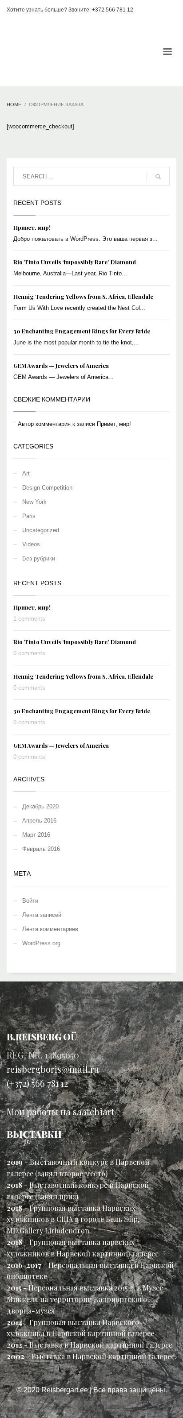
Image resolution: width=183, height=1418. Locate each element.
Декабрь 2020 (40, 806)
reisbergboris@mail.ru (53, 1069)
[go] (158, 176)
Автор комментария (44, 424)
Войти (30, 900)
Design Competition (47, 487)
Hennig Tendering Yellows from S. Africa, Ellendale (83, 296)
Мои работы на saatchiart (60, 1111)
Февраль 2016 (41, 849)
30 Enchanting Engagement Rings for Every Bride (81, 331)
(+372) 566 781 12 (37, 1083)
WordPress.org (41, 943)
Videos (31, 544)
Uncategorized (40, 530)
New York (34, 501)
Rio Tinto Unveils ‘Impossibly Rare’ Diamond (74, 262)
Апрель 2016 (39, 820)
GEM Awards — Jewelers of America (61, 365)
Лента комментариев (50, 929)
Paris (29, 516)
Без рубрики (38, 558)
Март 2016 (36, 834)
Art (26, 473)
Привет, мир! (32, 227)
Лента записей (41, 915)
